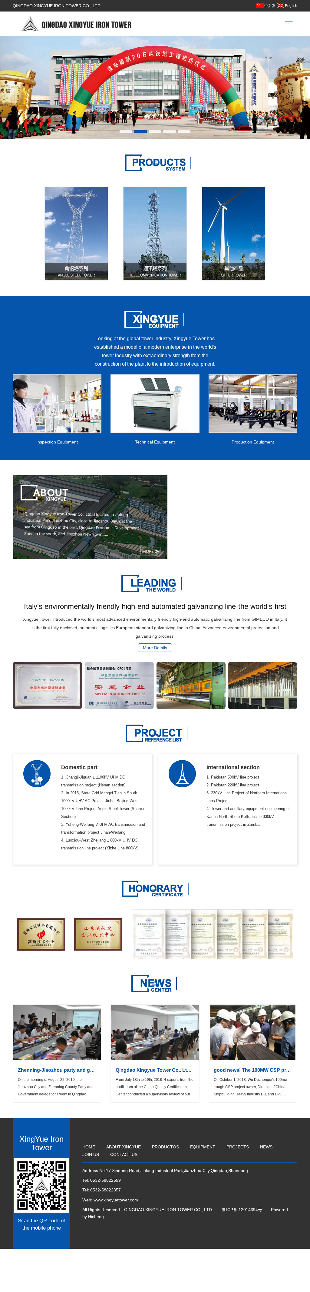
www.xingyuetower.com (116, 1199)
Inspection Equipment (57, 442)
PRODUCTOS (165, 1146)
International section (233, 767)
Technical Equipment (155, 442)
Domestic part (79, 767)
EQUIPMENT (202, 1146)
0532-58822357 (105, 1189)
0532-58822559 (105, 1180)
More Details (155, 647)
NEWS (266, 1146)
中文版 (269, 6)
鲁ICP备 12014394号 (242, 1209)
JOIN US (90, 1154)
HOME (88, 1146)
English (291, 6)
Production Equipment (253, 442)
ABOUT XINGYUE (123, 1146)
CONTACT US (123, 1154)
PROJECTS (237, 1146)
